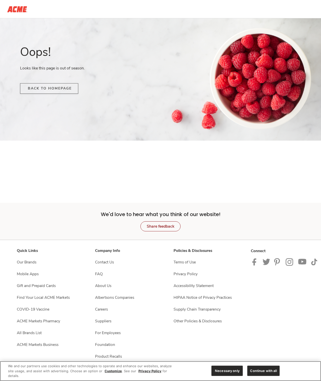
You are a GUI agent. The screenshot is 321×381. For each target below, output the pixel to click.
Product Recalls (108, 356)
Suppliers (103, 321)
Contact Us (104, 262)
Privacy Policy (186, 273)
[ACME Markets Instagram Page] (289, 261)
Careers (101, 309)
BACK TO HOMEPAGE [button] (50, 88)
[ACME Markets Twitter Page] (266, 261)
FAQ (99, 273)
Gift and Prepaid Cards (36, 285)
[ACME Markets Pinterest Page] (278, 261)
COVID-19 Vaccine (33, 309)
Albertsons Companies (114, 297)
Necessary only (227, 370)
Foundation (105, 344)
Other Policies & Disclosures (198, 321)
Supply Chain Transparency (197, 309)
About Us (103, 285)
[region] (160, 371)
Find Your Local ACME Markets (43, 297)
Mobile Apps (28, 273)
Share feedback (160, 226)
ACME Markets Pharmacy (38, 321)
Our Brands (26, 262)
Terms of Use (185, 262)
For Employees (108, 332)
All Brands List (29, 332)
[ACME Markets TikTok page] (314, 261)
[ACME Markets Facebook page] (255, 261)
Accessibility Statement (194, 285)
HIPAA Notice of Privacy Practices (203, 297)
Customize (113, 371)
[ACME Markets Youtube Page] (302, 261)
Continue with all (263, 370)
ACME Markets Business (37, 344)
